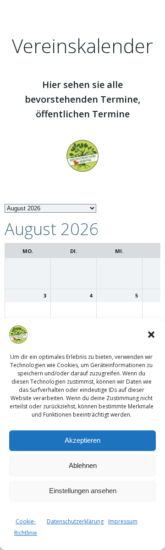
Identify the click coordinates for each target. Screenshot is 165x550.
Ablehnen (83, 465)
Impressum (123, 521)
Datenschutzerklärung (75, 521)
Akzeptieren (82, 440)
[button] (151, 334)
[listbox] (50, 208)
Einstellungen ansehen (82, 491)
